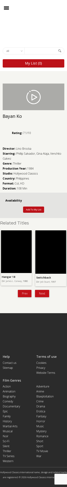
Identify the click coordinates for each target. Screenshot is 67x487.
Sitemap (8, 368)
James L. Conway (14, 281)
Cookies (41, 363)
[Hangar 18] (16, 251)
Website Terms (45, 373)
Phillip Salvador (25, 154)
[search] (59, 51)
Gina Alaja (42, 154)
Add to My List (33, 209)
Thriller (17, 163)
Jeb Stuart (45, 281)
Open (9, 10)
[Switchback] (50, 252)
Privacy (40, 368)
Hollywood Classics (25, 173)
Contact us (9, 363)
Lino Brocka (23, 149)
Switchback (43, 277)
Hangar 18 (8, 277)
